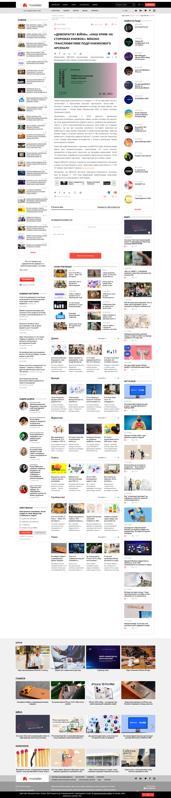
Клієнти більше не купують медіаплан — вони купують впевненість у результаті (135, 467)
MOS (99, 780)
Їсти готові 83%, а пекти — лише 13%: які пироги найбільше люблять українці (75, 276)
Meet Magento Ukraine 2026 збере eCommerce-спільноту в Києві (142, 58)
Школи (84, 10)
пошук (133, 5)
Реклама (90, 777)
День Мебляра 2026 (143, 142)
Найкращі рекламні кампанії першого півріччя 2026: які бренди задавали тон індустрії (137, 336)
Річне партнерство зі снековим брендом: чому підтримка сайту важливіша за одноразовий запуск (68, 737)
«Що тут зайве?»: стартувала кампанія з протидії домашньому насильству (110, 329)
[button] (118, 338)
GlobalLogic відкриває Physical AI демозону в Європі (36, 245)
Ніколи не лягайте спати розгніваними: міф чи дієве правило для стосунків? (30, 326)
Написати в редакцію (63, 196)
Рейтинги (94, 10)
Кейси (19, 712)
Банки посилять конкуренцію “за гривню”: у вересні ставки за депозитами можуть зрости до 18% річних (32, 368)
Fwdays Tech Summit (143, 156)
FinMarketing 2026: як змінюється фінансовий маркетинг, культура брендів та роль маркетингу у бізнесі (36, 90)
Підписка (150, 5)
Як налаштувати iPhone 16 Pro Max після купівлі (68, 703)
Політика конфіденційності (62, 777)
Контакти (100, 777)
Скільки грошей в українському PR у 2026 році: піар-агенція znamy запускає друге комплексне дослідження (36, 145)
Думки (94, 5)
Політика (107, 780)
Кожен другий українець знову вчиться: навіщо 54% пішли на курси (36, 163)
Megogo (95, 24)
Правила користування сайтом (64, 780)
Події (100, 24)
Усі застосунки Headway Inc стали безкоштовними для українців (75, 305)
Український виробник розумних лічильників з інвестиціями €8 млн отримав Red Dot (37, 200)
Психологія (22, 746)
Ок (148, 795)
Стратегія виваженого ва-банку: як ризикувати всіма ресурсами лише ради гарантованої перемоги (32, 300)
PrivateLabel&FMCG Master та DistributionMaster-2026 (142, 87)
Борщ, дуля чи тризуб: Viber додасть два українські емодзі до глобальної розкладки (109, 286)
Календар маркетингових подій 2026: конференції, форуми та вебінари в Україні (75, 318)
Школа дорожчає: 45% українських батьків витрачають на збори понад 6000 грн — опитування (75, 328)
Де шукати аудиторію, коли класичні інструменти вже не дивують (103, 737)
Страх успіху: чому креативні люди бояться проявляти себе (138, 770)
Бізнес (65, 5)
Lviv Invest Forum (141, 27)
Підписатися (27, 279)
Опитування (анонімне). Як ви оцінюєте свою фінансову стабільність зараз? (32, 513)
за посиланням (88, 168)
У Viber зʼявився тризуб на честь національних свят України (75, 296)
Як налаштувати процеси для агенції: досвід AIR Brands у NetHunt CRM (136, 406)
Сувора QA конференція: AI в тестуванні (142, 43)
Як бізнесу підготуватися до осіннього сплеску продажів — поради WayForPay (36, 136)
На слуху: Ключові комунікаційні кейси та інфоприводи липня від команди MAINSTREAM (137, 242)
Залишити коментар (85, 256)
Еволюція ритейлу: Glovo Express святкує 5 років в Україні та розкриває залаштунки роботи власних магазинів (37, 228)
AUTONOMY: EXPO (142, 99)
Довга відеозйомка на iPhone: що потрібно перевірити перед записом (138, 703)
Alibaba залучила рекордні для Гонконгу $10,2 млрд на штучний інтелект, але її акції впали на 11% (32, 313)
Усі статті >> (102, 338)
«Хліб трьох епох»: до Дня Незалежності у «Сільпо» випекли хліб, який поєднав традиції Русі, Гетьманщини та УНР (36, 72)
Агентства (56, 10)
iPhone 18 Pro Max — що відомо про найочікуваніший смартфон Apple (103, 703)
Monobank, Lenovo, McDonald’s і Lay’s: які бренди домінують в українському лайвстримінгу (36, 182)
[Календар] (139, 4)
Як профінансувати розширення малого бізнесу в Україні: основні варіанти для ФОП (32, 354)
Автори (76, 10)
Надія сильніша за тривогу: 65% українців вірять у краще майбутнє (109, 317)
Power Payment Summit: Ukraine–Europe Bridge (142, 114)
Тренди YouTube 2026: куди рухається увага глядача (135, 436)
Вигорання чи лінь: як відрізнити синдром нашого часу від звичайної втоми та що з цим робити (32, 770)
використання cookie (103, 793)
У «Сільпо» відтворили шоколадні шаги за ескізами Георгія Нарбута (35, 191)
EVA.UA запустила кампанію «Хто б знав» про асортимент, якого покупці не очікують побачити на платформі (138, 305)
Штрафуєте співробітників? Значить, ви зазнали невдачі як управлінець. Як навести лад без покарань (137, 530)
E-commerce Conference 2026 (141, 171)
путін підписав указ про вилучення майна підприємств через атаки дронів (31, 381)
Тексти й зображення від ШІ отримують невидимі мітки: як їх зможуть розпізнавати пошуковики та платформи (36, 173)
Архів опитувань (24, 539)
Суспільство (84, 5)
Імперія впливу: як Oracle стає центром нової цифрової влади (137, 624)
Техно (73, 5)
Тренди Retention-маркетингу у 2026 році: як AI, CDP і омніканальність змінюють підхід (137, 563)
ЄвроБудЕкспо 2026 (143, 198)
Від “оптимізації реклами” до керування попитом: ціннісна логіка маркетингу (136, 498)
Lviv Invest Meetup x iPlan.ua (142, 71)
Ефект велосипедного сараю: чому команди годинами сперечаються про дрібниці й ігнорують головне (103, 770)
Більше (33, 252)
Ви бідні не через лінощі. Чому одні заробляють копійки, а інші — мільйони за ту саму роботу (137, 594)
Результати (40, 532)
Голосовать (26, 532)
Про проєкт (79, 777)
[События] (142, 5)
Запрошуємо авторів (87, 780)
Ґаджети (20, 678)
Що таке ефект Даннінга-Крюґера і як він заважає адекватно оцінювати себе (68, 770)
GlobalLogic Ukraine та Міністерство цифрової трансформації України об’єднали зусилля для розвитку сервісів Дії (37, 219)
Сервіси (66, 10)
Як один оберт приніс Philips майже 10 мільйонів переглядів (137, 366)
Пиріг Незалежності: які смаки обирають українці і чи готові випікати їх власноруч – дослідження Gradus (31, 340)
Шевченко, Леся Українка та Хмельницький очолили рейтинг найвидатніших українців (75, 286)
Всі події (138, 209)
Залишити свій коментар (108, 207)
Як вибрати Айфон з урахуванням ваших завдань (32, 703)
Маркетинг (56, 5)
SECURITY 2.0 (140, 184)
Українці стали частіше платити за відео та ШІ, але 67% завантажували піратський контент (36, 237)
